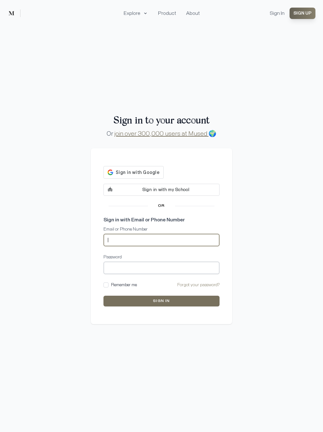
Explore (132, 13)
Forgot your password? (198, 285)
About (193, 13)
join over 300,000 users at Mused (161, 134)
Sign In (277, 13)
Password (112, 257)
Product (167, 13)
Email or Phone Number (125, 229)
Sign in (161, 301)
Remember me (124, 285)
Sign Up (302, 13)
